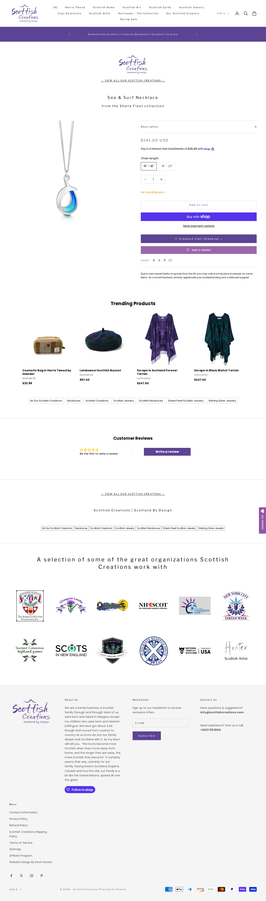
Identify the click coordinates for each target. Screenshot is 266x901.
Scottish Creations (96, 400)
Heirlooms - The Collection (138, 13)
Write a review (167, 451)
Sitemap (15, 849)
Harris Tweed (75, 7)
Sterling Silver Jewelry (222, 400)
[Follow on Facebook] (11, 876)
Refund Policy (18, 825)
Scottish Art (132, 7)
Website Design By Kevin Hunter (30, 862)
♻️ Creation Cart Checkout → (198, 239)
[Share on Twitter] (159, 260)
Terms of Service (21, 843)
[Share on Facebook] (153, 260)
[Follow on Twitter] (21, 876)
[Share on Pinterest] (164, 260)
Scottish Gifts (99, 13)
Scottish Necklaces (151, 400)
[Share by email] (170, 260)
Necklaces (73, 400)
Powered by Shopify (112, 889)
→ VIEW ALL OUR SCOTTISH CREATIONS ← (133, 80)
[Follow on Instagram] (31, 876)
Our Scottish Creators (182, 13)
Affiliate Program (20, 856)
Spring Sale (128, 19)
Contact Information (23, 812)
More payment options (198, 226)
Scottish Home (104, 7)
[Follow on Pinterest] (42, 876)
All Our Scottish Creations (46, 400)
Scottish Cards (160, 7)
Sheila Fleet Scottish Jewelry (185, 400)
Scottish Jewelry (191, 7)
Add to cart (198, 205)
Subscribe (146, 736)
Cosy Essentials (69, 13)
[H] (55, 7)
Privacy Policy (18, 819)
